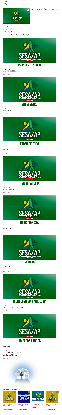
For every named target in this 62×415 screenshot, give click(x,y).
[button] (28, 10)
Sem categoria (10, 7)
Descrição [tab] (7, 26)
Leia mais (34, 407)
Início (4, 7)
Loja (6, 7)
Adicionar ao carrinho (8, 409)
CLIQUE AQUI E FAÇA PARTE (8, 358)
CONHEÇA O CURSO (7, 74)
